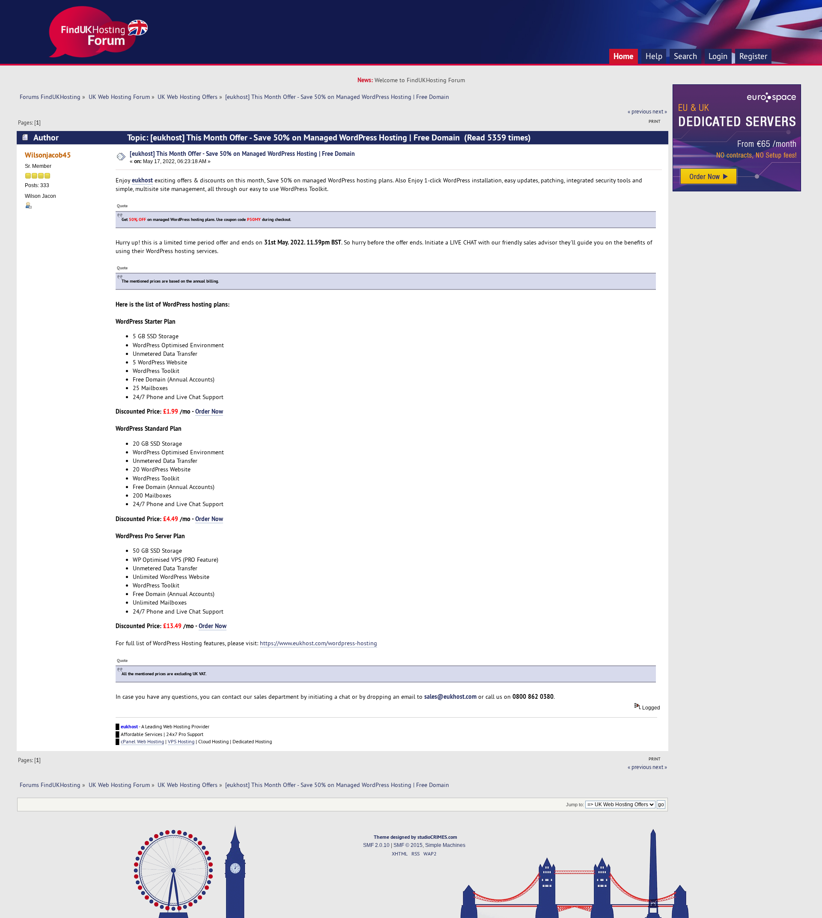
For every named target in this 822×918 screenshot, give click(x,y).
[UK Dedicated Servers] (737, 189)
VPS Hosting (181, 741)
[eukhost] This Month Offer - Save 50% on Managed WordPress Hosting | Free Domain (242, 153)
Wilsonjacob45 (48, 155)
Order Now (209, 411)
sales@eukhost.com (450, 696)
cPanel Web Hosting (142, 741)
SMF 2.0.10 (376, 845)
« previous (639, 111)
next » (659, 111)
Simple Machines (445, 845)
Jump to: (575, 804)
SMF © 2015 (408, 845)
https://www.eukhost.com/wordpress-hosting (318, 643)
